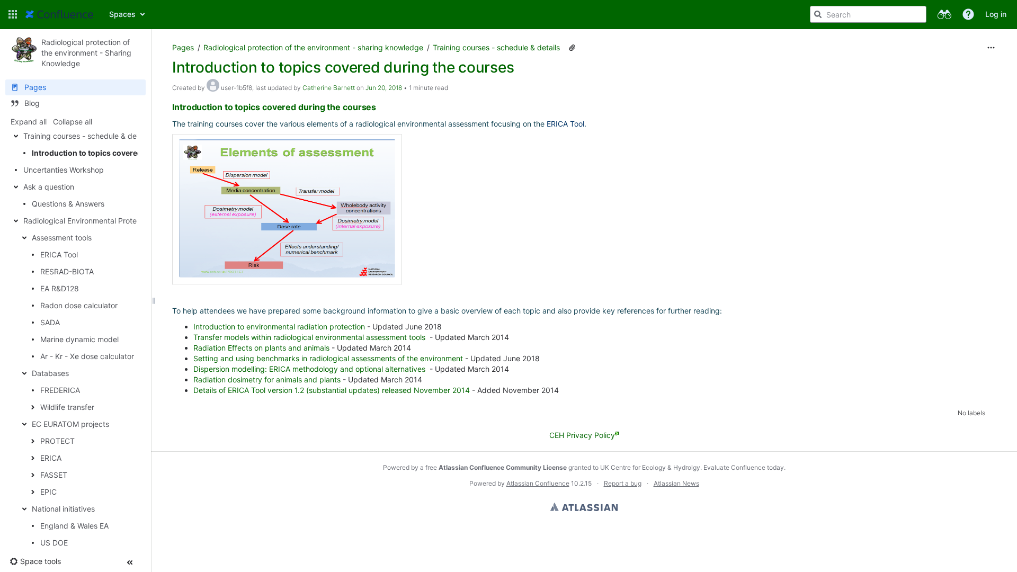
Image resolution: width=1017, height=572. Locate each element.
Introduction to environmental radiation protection (279, 326)
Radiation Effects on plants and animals (261, 347)
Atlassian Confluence (537, 483)
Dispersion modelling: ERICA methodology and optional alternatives (309, 368)
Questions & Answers (68, 203)
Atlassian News (676, 483)
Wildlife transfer (67, 407)
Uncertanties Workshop (63, 169)
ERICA (50, 457)
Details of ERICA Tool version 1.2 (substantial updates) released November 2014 (331, 390)
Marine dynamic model (79, 339)
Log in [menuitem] (995, 14)
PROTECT (57, 440)
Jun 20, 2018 (383, 88)
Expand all (29, 121)
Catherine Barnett (328, 88)
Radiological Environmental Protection (88, 220)
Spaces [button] (122, 14)
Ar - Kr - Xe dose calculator (87, 356)
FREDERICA (60, 390)
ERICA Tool (59, 254)
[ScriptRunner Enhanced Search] (944, 14)
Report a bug (622, 483)
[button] (12, 14)
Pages (183, 47)
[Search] (818, 14)
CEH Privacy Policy (582, 435)
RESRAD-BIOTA (67, 271)
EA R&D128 (59, 288)
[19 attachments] (572, 47)
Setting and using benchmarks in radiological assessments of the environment (328, 358)
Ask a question (48, 186)
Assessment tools (62, 237)
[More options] (991, 48)
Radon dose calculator (79, 305)
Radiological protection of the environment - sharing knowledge (313, 47)
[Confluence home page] (59, 14)
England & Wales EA (74, 525)
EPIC (48, 491)
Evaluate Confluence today (743, 467)
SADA (50, 322)
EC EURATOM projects (70, 423)
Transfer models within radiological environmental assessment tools (309, 337)
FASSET (53, 474)
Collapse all (72, 121)
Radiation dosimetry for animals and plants (267, 379)
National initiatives (63, 508)
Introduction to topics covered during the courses (122, 152)
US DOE (54, 542)
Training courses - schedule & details (86, 135)
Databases (50, 373)
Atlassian (584, 507)
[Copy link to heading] (379, 107)
